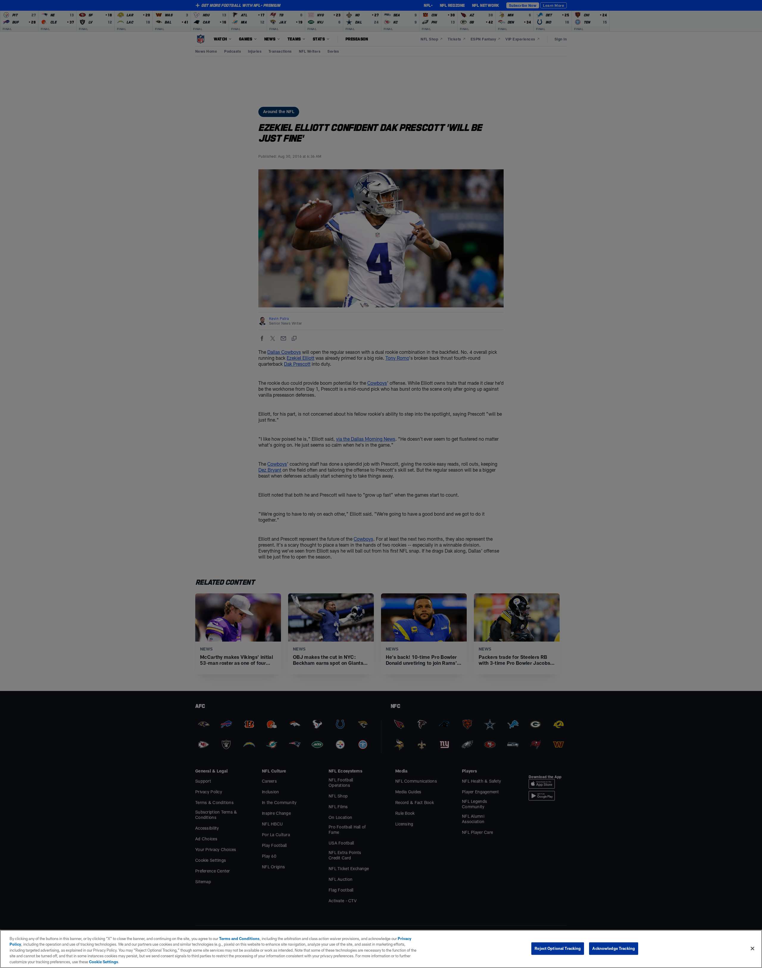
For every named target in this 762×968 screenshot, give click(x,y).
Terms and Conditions (239, 938)
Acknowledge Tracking (613, 948)
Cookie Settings (103, 961)
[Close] (752, 948)
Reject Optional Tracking (558, 948)
